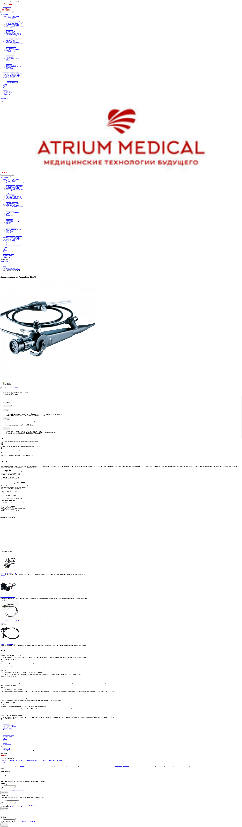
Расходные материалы (8, 729)
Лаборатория (6, 724)
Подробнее (3, 575)
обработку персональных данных (17, 790)
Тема (2, 787)
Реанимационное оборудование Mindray (14, 22)
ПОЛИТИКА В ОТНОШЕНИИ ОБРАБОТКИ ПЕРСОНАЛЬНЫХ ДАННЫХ (51, 760)
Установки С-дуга (9, 68)
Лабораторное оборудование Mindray (13, 24)
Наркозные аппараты (10, 31)
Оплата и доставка (7, 94)
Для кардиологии (9, 52)
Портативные (8, 60)
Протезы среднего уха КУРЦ (12, 81)
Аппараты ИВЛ (9, 27)
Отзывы (4, 88)
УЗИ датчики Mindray (10, 18)
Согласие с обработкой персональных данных (24, 760)
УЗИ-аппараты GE (10, 48)
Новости (5, 85)
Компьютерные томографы (11, 65)
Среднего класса (9, 57)
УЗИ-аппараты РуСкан (10, 51)
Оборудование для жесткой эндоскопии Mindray (16, 19)
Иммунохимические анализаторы (13, 44)
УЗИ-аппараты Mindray (11, 17)
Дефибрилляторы (9, 30)
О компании (5, 84)
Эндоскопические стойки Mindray (13, 75)
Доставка (7, 419)
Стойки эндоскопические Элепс (12, 76)
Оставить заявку (4, 517)
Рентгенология (9, 64)
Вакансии (5, 87)
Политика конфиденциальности (7, 760)
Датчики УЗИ (8, 50)
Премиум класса (9, 53)
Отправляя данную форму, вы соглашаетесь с (19, 788)
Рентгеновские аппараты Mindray (13, 21)
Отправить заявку (4, 792)
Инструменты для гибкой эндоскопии (11, 72)
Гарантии (5, 93)
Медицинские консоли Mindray (12, 40)
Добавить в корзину (7, 405)
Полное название (13, 279)
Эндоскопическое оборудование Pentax (14, 73)
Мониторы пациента (10, 32)
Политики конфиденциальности (122, 766)
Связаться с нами (4, 96)
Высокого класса (9, 56)
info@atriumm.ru (4, 101)
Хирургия (5, 722)
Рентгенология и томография (9, 62)
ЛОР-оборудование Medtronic (12, 79)
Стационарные (9, 59)
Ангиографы (8, 67)
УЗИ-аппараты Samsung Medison (13, 49)
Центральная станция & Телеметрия (13, 33)
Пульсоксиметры (9, 28)
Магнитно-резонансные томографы (13, 66)
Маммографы (8, 69)
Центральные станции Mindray (12, 25)
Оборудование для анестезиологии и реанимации (13, 26)
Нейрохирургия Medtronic (11, 78)
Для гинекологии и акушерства (12, 58)
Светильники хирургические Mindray (14, 38)
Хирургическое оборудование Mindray (14, 23)
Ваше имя (3, 783)
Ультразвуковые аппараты (8, 45)
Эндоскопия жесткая (7, 728)
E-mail (2, 786)
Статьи (4, 86)
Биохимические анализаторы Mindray (14, 42)
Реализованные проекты (8, 91)
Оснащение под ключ (7, 92)
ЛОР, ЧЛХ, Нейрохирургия (9, 77)
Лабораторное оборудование (9, 41)
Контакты (5, 90)
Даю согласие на (13, 790)
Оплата (7, 410)
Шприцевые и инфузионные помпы (13, 34)
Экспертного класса (10, 55)
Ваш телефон (4, 784)
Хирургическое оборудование (9, 36)
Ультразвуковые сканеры (8, 725)
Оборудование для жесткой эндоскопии (11, 74)
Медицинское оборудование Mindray (11, 16)
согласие (22, 766)
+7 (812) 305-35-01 (4, 98)
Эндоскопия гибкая (7, 727)
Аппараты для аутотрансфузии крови (14, 35)
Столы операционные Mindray (12, 39)
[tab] (121, 458)
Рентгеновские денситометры (12, 70)
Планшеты (8, 61)
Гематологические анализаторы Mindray (14, 43)
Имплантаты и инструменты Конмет (13, 82)
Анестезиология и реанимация (9, 721)
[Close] (1, 794)
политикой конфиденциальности (29, 788)
